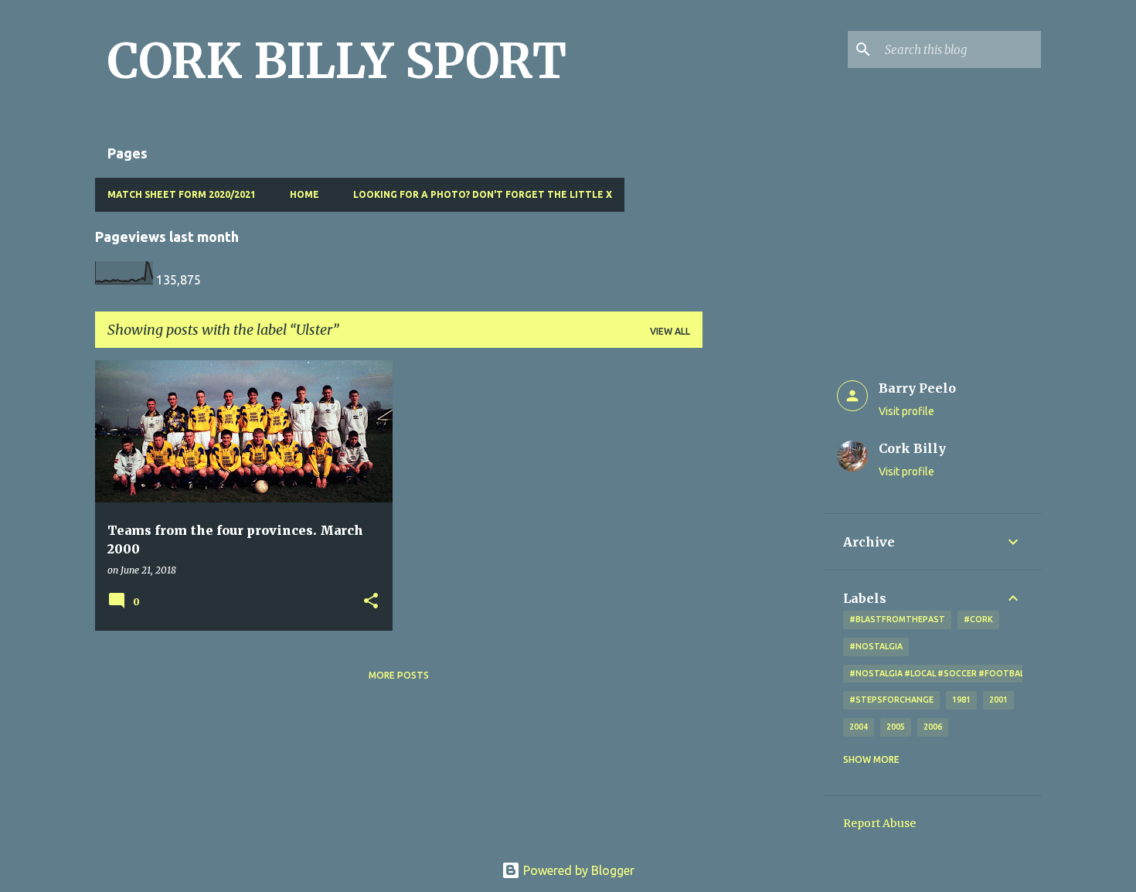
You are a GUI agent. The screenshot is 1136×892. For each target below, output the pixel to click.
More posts (399, 675)
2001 (998, 699)
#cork (978, 619)
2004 (858, 726)
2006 (932, 726)
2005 (895, 726)
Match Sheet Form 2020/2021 (181, 194)
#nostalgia (876, 646)
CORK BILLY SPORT (336, 61)
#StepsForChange (891, 699)
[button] (371, 601)
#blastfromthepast (897, 619)
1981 (961, 699)
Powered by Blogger (577, 870)
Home (304, 194)
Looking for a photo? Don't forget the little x (482, 194)
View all (670, 331)
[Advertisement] (763, 592)
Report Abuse (879, 823)
